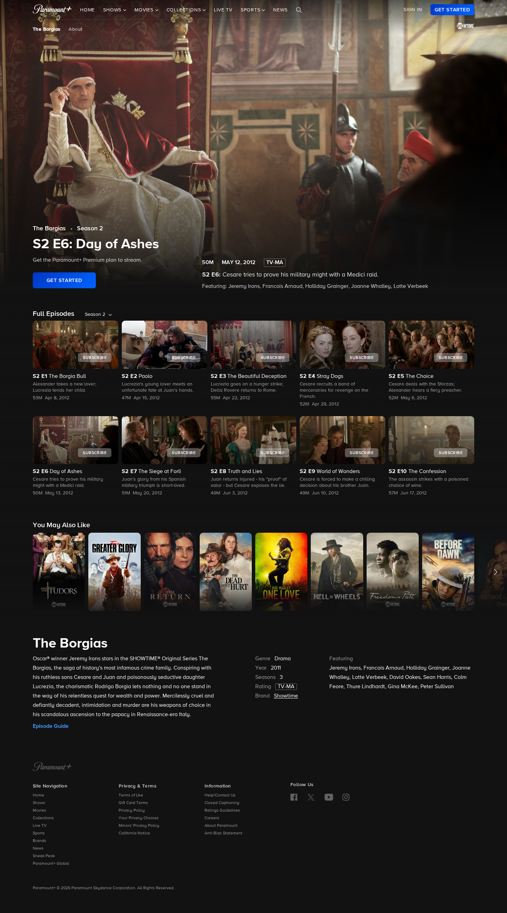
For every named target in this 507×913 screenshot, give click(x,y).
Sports (39, 833)
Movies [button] (145, 10)
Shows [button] (113, 10)
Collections (43, 818)
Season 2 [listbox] (95, 314)
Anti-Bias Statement (223, 833)
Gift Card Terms (133, 803)
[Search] (299, 10)
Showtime (286, 696)
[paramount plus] (52, 9)
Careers (212, 818)
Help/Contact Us (220, 795)
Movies (39, 811)
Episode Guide (51, 726)
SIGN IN (413, 9)
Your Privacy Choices (139, 818)
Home (87, 10)
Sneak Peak (44, 856)
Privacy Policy (132, 811)
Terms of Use (131, 795)
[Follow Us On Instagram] (345, 797)
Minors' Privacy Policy (139, 826)
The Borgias (46, 29)
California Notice (134, 833)
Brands (39, 841)
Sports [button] (251, 10)
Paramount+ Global (51, 864)
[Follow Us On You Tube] (329, 797)
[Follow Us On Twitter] (311, 797)
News (280, 10)
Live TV (223, 10)
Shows (39, 803)
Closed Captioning (222, 803)
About (75, 29)
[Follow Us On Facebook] (293, 797)
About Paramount (221, 826)
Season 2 (90, 228)
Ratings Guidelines (222, 811)
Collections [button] (185, 10)
